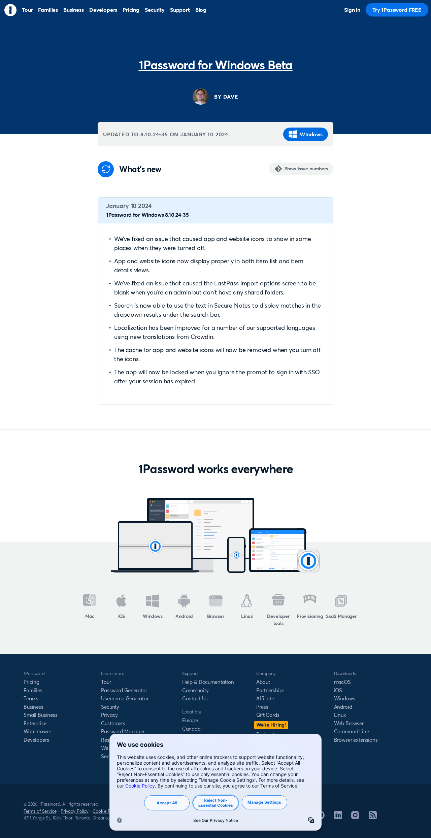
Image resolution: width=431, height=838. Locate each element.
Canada (191, 729)
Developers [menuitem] (103, 9)
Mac (89, 616)
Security (110, 707)
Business (33, 707)
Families (33, 690)
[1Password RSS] (373, 817)
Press (262, 707)
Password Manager (122, 731)
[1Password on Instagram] (355, 817)
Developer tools (278, 619)
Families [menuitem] (48, 9)
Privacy (109, 715)
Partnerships (270, 690)
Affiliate (265, 698)
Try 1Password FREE (397, 9)
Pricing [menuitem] (131, 9)
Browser (215, 616)
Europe (190, 720)
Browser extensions (356, 740)
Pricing (31, 682)
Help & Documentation (208, 682)
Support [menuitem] (180, 9)
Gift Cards (267, 715)
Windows (311, 134)
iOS (121, 616)
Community (195, 690)
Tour (106, 682)
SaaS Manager (341, 616)
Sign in (352, 9)
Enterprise (35, 723)
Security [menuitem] (155, 9)
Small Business (41, 715)
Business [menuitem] (73, 9)
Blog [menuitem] (200, 9)
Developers (36, 740)
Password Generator (124, 690)
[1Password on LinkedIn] (338, 817)
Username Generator (124, 698)
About (263, 682)
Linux (247, 616)
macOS (342, 682)
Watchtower (37, 731)
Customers (113, 723)
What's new (140, 169)
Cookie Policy (106, 811)
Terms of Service (40, 811)
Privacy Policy (75, 811)
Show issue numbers (306, 169)
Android (184, 616)
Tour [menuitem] (27, 9)
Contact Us (195, 698)
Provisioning (310, 616)
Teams (31, 698)
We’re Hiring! (271, 725)
